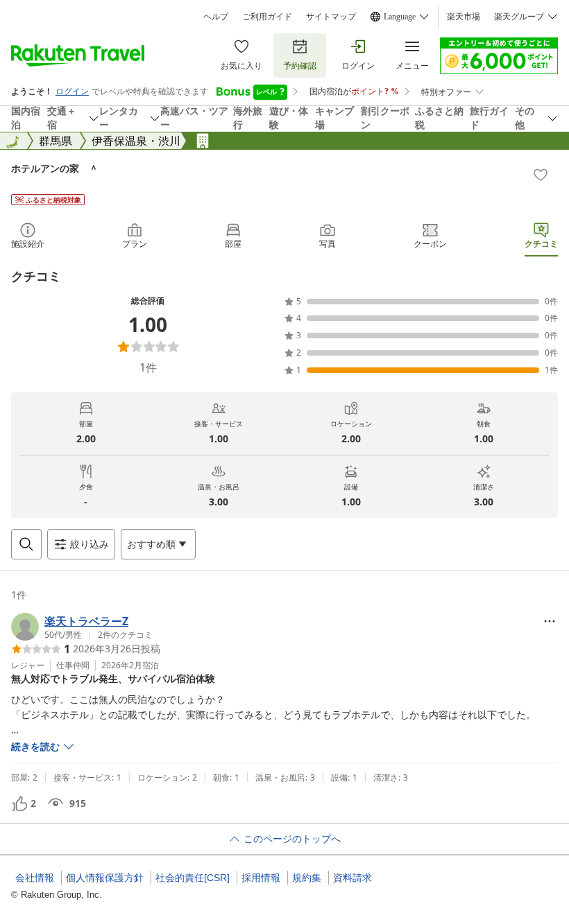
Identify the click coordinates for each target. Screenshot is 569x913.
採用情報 (260, 877)
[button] (82, 627)
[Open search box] (26, 544)
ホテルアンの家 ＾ (55, 168)
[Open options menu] (549, 621)
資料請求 (352, 877)
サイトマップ (331, 16)
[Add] (540, 175)
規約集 (306, 877)
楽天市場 (463, 16)
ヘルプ (215, 16)
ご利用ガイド (267, 16)
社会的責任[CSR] (192, 877)
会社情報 (34, 877)
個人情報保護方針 (105, 877)
